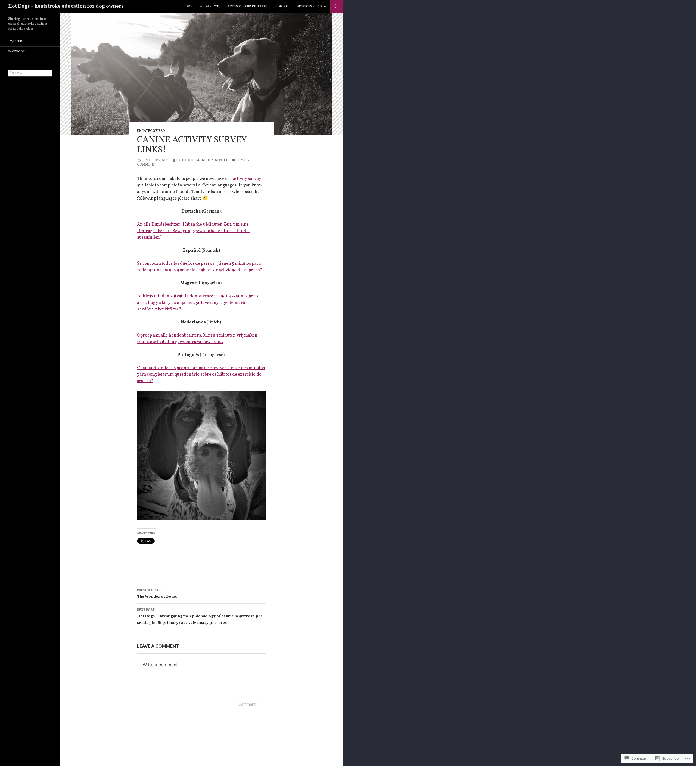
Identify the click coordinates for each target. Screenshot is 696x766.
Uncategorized (151, 131)
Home (187, 6)
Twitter (15, 41)
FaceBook (16, 51)
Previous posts (309, 6)
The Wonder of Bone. (157, 593)
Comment (247, 704)
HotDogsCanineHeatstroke (202, 160)
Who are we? (209, 6)
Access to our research (248, 6)
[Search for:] (30, 73)
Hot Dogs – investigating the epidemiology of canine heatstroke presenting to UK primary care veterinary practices (200, 616)
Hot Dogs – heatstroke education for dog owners (66, 6)
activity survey (247, 179)
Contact (282, 6)
